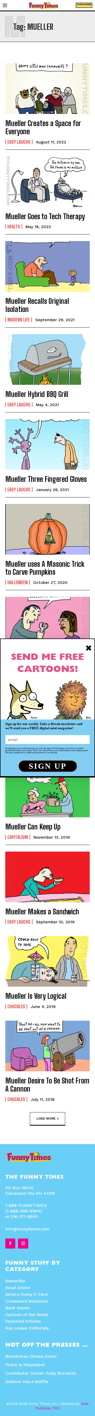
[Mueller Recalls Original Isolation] (47, 266)
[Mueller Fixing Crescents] (47, 622)
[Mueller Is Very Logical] (47, 961)
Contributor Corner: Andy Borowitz (40, 1373)
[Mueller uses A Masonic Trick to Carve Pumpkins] (47, 529)
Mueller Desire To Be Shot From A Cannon (47, 1084)
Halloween (17, 582)
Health (13, 226)
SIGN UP (47, 766)
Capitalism (17, 837)
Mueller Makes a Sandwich (42, 911)
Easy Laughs (18, 142)
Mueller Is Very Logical (35, 995)
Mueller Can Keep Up (32, 826)
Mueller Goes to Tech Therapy (45, 216)
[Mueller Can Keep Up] (47, 792)
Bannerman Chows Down (30, 1356)
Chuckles (16, 1006)
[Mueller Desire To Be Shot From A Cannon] (47, 1046)
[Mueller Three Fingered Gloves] (47, 444)
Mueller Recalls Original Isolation (37, 305)
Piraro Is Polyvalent (25, 1364)
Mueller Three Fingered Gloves (46, 478)
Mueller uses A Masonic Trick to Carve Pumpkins (44, 568)
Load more (46, 1118)
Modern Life (18, 319)
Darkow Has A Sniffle (27, 1381)
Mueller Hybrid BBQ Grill (36, 394)
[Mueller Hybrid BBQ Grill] (47, 359)
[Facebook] (10, 1244)
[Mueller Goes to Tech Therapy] (47, 181)
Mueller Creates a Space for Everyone (43, 127)
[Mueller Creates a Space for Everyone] (47, 88)
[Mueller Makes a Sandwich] (47, 877)
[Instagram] (23, 1244)
